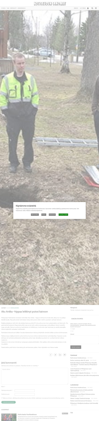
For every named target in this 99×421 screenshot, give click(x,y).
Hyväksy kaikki (63, 214)
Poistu (44, 214)
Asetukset (52, 214)
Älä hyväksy (34, 214)
